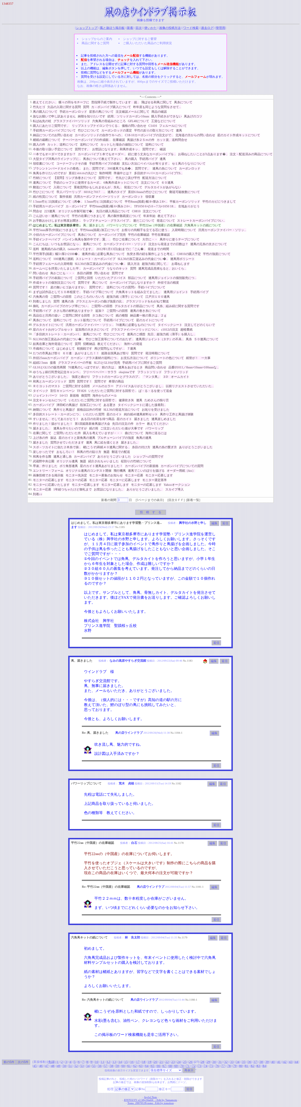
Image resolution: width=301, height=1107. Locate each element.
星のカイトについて (150, 320)
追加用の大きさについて (92, 329)
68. (30, 418)
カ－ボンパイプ (76, 206)
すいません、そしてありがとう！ (56, 419)
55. (30, 357)
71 (188, 1066)
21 (161, 1062)
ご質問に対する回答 (76, 386)
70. (30, 428)
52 (76, 1066)
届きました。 (42, 428)
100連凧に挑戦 (63, 259)
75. (30, 451)
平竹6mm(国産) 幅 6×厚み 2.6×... (110, 206)
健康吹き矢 (126, 400)
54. (30, 353)
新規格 (74, 395)
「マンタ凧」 (151, 376)
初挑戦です (84, 348)
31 (220, 1062)
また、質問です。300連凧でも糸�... (108, 168)
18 (143, 1062)
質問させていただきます (67, 442)
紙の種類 (122, 315)
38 (261, 1062)
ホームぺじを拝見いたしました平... (57, 268)
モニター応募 (134, 475)
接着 (53, 362)
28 (202, 1062)
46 (41, 1066)
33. (30, 253)
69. (30, 423)
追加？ (99, 310)
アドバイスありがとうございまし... (140, 386)
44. (30, 306)
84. (30, 494)
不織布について (43, 348)
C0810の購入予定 (189, 254)
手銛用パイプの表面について (53, 278)
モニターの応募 (76, 480)
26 (190, 1062)
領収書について (43, 163)
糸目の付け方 (141, 447)
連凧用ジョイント (176, 292)
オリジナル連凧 (67, 461)
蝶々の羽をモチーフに (74, 102)
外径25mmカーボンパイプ (50, 358)
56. (30, 362)
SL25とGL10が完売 (107, 362)
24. (30, 210)
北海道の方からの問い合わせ (195, 135)
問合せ (37, 211)
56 (99, 1066)
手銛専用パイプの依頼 (104, 163)
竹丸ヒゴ (39, 107)
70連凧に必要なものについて (136, 325)
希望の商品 (116, 381)
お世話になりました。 (109, 489)
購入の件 (39, 144)
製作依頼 (65, 196)
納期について (42, 409)
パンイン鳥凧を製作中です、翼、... (87, 239)
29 (208, 1062)
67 (164, 1066)
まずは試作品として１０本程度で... (57, 292)
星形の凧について (101, 111)
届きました (141, 419)
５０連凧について (206, 339)
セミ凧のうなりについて (189, 163)
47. (30, 320)
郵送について (42, 187)
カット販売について (87, 320)
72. (30, 437)
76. (30, 456)
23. (30, 206)
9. (31, 139)
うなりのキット (117, 268)
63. (30, 395)
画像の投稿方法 (170, 28)
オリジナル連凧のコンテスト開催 (88, 470)
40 (273, 1062)
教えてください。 (109, 344)
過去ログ (207, 28)
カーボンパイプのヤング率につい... (65, 306)
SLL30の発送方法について (121, 409)
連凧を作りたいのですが (70, 428)
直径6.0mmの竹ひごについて (147, 192)
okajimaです (127, 372)
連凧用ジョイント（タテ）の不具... (160, 339)
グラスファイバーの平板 (75, 362)
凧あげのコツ (193, 116)
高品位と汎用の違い (46, 315)
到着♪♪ (37, 494)
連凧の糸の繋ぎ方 (164, 447)
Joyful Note (150, 1097)
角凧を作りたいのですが (50, 173)
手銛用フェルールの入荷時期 (53, 264)
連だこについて (143, 220)
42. (30, 296)
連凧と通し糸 (62, 456)
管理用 (220, 28)
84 (264, 1066)
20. (30, 191)
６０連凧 (167, 182)
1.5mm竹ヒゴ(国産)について (103, 201)
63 (141, 1066)
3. (31, 111)
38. (30, 277)
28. (30, 229)
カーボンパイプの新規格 (141, 466)
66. (30, 409)
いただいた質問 (93, 414)
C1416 (152, 125)
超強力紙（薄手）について (125, 296)
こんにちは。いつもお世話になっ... (57, 244)
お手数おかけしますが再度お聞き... (57, 220)
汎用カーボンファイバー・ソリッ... (222, 230)
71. (30, 433)
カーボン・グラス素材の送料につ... (95, 358)
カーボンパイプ (93, 268)
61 (129, 1066)
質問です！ (40, 287)
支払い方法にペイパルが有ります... (146, 163)
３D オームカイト (176, 376)
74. (30, 447)
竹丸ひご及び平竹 (128, 178)
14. (30, 163)
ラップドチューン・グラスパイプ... (107, 220)
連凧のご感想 (136, 334)
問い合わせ (40, 273)
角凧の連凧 (143, 438)
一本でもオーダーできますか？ (54, 154)
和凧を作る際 (42, 456)
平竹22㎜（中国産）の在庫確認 (160, 225)
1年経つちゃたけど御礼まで (72, 489)
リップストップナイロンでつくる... (96, 125)
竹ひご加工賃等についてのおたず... (110, 339)
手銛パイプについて (151, 287)
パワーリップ (154, 428)
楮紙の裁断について (46, 140)
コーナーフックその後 (71, 163)
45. (30, 310)
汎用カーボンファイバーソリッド (97, 196)
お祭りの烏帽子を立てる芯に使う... (146, 230)
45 (35, 1066)
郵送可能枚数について (184, 192)
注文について (150, 182)
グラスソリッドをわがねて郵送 (147, 301)
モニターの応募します (48, 480)
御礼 (36, 306)
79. (30, 470)
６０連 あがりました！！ (81, 353)
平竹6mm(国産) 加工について (99, 230)
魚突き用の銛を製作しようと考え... (151, 254)
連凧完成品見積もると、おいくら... (162, 268)
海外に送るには (156, 433)
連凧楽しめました (163, 419)
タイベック (40, 391)
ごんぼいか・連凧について (51, 216)
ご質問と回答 (84, 278)
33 (232, 1062)
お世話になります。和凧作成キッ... (116, 149)
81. (30, 480)
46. (30, 315)
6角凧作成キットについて (121, 182)
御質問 (85, 395)
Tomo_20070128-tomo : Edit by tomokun (150, 1103)
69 (176, 1066)
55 (93, 1066)
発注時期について (157, 353)
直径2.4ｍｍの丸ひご (83, 173)
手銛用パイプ (148, 159)
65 (152, 1066)
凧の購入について (45, 111)
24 (179, 1062)
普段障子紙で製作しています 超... (115, 102)
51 (70, 1066)
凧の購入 (131, 159)
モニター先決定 (76, 475)
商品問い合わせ (155, 367)
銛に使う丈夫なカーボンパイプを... (152, 154)
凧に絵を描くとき (106, 442)
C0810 (136, 211)
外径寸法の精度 (168, 282)
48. (30, 324)
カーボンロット (132, 196)
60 (123, 1066)
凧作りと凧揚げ (64, 409)
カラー (140, 423)
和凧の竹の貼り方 (89, 452)
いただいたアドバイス (110, 278)
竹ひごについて (88, 130)
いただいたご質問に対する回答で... (112, 391)
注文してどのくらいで (199, 325)
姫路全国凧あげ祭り (115, 353)
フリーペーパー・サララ (100, 372)
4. (31, 116)
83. (30, 489)
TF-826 (81, 391)
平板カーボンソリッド (185, 201)
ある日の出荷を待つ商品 (98, 419)
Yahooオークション (177, 484)
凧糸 (189, 339)
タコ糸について (103, 315)
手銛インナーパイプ (46, 239)
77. (30, 461)
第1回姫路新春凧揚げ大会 (92, 423)
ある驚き (109, 405)
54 (88, 1066)
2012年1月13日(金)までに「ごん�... (121, 249)
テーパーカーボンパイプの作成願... (87, 140)
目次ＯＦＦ (176, 500)
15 (126, 1062)
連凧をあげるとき (130, 367)
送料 (36, 249)
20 (155, 1062)
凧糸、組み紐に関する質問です (178, 306)
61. (30, 386)
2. (31, 106)
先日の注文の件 (123, 423)
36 (249, 1062)
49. (30, 329)
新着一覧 (193, 500)
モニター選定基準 (154, 480)
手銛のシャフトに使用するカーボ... (77, 182)
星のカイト (114, 414)
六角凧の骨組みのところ (109, 121)
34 (237, 1062)
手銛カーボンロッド (73, 111)
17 (137, 1062)
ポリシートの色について (167, 358)
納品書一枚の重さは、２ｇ (148, 315)
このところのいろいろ (89, 296)
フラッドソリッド (176, 372)
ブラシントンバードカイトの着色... (57, 168)
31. (30, 244)
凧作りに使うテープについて (179, 239)
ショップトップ (86, 28)
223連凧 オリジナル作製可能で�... (69, 211)
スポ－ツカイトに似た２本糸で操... (57, 447)
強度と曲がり (81, 376)
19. (30, 187)
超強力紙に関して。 (155, 264)
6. (31, 125)
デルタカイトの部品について (134, 306)
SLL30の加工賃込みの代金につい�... (143, 259)
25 (184, 1062)
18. (30, 182)
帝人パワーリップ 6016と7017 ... (80, 192)
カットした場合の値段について (121, 144)
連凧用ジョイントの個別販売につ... (172, 278)
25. (30, 215)
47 (46, 1066)
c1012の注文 (169, 329)
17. (30, 177)
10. (30, 144)
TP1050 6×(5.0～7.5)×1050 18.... (155, 206)
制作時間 (105, 173)
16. (30, 173)
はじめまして (65, 348)
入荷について (62, 187)
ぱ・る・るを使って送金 (155, 391)
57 (105, 1066)
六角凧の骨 (40, 296)
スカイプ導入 (174, 489)
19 (149, 1062)
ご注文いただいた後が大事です (121, 428)
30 (214, 1062)
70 (182, 1066)
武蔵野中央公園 (43, 461)
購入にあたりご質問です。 (51, 125)
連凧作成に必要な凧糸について (103, 254)
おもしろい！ (65, 452)
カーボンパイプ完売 (112, 234)
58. (30, 372)
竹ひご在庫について (126, 239)
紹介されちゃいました (103, 461)
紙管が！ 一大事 (198, 358)
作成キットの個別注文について (54, 282)
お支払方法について (134, 358)
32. (30, 248)
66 (158, 1066)
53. (30, 348)
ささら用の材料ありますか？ (73, 310)
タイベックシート (170, 325)
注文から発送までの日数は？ (168, 244)
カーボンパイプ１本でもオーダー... (102, 154)
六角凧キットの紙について (202, 225)
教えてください (157, 423)
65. (30, 404)
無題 (106, 452)
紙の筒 (93, 428)
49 (58, 1066)
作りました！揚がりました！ (53, 423)
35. (30, 263)
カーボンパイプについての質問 (182, 466)
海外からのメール (104, 395)
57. (30, 367)
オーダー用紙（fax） (181, 470)
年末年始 (149, 216)
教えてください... (44, 102)
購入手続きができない (166, 116)
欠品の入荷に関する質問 (64, 107)
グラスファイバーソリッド (71, 121)
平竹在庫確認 (160, 234)
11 (102, 1062)
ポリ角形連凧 (68, 466)
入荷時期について (184, 230)
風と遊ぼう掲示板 (112, 28)
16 (132, 1062)
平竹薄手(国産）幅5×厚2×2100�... (56, 254)
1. (31, 102)
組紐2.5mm (40, 362)
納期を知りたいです (91, 116)
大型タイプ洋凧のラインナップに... (57, 159)
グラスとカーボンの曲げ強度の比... (100, 301)
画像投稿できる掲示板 (48, 475)
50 (64, 1066)
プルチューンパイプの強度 (115, 438)
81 (246, 1066)
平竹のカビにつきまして (219, 201)
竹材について (42, 178)
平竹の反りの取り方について (154, 130)
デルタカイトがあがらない (162, 187)
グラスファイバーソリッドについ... (135, 329)
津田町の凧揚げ (67, 405)
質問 (86, 107)
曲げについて (134, 433)
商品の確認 (159, 111)
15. (30, 168)
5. (31, 121)
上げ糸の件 (40, 438)
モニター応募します (159, 475)
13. (30, 158)
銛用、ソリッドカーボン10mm (128, 116)
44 (296, 1062)
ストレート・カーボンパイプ (95, 259)
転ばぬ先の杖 (42, 121)
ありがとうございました (196, 447)
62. (30, 390)
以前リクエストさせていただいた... (190, 386)
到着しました (42, 301)
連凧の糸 (68, 301)
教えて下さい (167, 216)
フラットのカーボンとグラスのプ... (116, 376)
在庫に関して (42, 433)
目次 (139, 28)
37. (30, 273)
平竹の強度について (216, 254)
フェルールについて (173, 125)
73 (199, 1066)
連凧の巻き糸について (145, 310)
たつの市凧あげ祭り (46, 353)
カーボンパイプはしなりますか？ (132, 282)
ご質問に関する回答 (76, 315)
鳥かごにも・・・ (62, 273)
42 (284, 1062)
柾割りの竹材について (136, 461)
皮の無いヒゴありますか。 (68, 287)
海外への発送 (133, 344)
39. (30, 282)
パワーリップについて (122, 225)
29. (30, 234)
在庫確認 (119, 140)
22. (30, 201)
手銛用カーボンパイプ (48, 206)
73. (30, 442)
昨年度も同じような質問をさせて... (157, 107)
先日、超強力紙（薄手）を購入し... (171, 334)
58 (111, 1066)
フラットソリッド (149, 372)
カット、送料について (62, 144)
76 (217, 1066)
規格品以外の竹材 (89, 409)
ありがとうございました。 (51, 376)
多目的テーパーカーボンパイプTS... (158, 173)
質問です (118, 273)
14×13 (63, 395)
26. (30, 220)
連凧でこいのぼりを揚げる (146, 470)
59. (30, 376)
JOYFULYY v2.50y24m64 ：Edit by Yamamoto (150, 1100)
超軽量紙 (186, 329)
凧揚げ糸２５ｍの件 (140, 140)
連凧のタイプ (116, 192)
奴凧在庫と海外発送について (53, 344)
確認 (163, 149)
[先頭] (51, 1062)
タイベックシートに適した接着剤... (142, 405)
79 (235, 1066)
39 (267, 1062)
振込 (53, 438)
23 (173, 1062)
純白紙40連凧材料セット (141, 414)
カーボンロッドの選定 (116, 130)
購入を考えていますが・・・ (103, 433)
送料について (89, 144)
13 (114, 1062)
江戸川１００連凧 (157, 296)
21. (30, 196)
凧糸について (183, 102)
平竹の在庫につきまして (88, 216)
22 (167, 1062)
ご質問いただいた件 (67, 433)
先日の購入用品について (113, 211)
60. (30, 381)
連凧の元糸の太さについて (208, 244)
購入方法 (133, 264)
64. (30, 400)
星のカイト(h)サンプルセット (53, 329)
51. (30, 338)
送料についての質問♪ (121, 287)
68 (170, 1066)
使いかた (150, 28)
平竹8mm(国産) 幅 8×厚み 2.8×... (146, 201)
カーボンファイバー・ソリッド (124, 244)
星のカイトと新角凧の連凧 (77, 438)
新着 (130, 28)
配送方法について (154, 178)
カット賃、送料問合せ (172, 140)
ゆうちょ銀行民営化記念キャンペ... (57, 372)
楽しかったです (43, 452)
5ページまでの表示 (150, 500)
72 (193, 1066)
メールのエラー (103, 386)
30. (30, 239)
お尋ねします (180, 264)
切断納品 (89, 344)
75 (211, 1066)
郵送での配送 (121, 452)
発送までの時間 (158, 249)
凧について (99, 282)
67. (30, 414)
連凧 (179, 130)
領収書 (149, 196)
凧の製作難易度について (124, 216)
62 (135, 1066)
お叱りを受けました (155, 409)
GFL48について (138, 121)
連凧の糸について (164, 168)
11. (30, 149)
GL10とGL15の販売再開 (49, 367)
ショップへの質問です (148, 456)
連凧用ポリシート (182, 259)
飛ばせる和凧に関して (156, 102)
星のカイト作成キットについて (238, 135)
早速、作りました (45, 466)
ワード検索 (190, 28)
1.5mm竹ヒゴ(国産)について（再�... (57, 201)
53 (82, 1066)
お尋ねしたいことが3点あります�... (203, 154)
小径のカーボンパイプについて (54, 234)
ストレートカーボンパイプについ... (201, 220)
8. (31, 135)
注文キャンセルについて (50, 400)
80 (240, 1066)
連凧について (42, 182)
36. (30, 268)
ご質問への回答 (61, 296)
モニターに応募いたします (51, 484)
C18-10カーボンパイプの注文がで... (149, 135)
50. (30, 334)
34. (30, 258)
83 (258, 1066)
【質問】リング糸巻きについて (74, 178)
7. (31, 130)
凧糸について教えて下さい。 (103, 159)
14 (120, 1062)
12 (108, 1062)
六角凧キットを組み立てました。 (139, 292)
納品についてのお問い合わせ (53, 135)
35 (243, 1062)
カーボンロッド (189, 168)
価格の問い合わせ (134, 125)
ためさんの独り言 (156, 400)
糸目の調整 (84, 273)
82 (252, 1066)
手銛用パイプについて (118, 320)
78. (30, 465)
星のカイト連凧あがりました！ (101, 466)
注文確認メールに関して (132, 111)
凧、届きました (93, 225)
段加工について (90, 405)
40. (30, 287)
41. (30, 291)
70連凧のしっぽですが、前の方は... (92, 367)
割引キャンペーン (62, 391)
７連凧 (131, 348)
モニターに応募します (125, 480)
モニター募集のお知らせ (106, 475)
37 (255, 1062)
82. (30, 484)
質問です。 (82, 149)
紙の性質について (45, 196)
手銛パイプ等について (98, 292)
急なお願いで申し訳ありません (54, 116)
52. (30, 343)
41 (279, 1062)
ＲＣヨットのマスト (46, 386)
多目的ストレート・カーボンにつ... (57, 414)
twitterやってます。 (81, 249)
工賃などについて (163, 121)
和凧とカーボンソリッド (50, 381)
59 (117, 1066)
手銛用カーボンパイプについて (54, 130)
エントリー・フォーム (48, 470)
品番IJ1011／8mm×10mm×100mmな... (193, 367)
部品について (137, 278)
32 (226, 1062)
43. (30, 301)
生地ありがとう (189, 206)
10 (96, 1062)
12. (30, 153)
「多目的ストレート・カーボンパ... (57, 334)
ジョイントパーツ (45, 395)
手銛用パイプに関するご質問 (142, 362)
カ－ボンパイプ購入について (111, 107)
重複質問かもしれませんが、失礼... (98, 187)
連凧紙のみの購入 (53, 249)
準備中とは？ (123, 173)
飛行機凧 (120, 470)
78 (229, 1066)
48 (52, 1066)
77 (223, 1066)
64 (146, 1066)
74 (205, 1066)
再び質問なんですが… (109, 348)
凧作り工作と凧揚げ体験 (177, 414)
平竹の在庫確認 (138, 234)
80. (30, 475)
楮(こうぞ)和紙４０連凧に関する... (106, 447)
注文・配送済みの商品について (251, 154)
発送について (133, 187)
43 (290, 1062)
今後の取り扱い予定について (53, 149)
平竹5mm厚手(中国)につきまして (55, 230)
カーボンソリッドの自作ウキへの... (99, 135)
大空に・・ (150, 239)
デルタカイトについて (48, 325)
